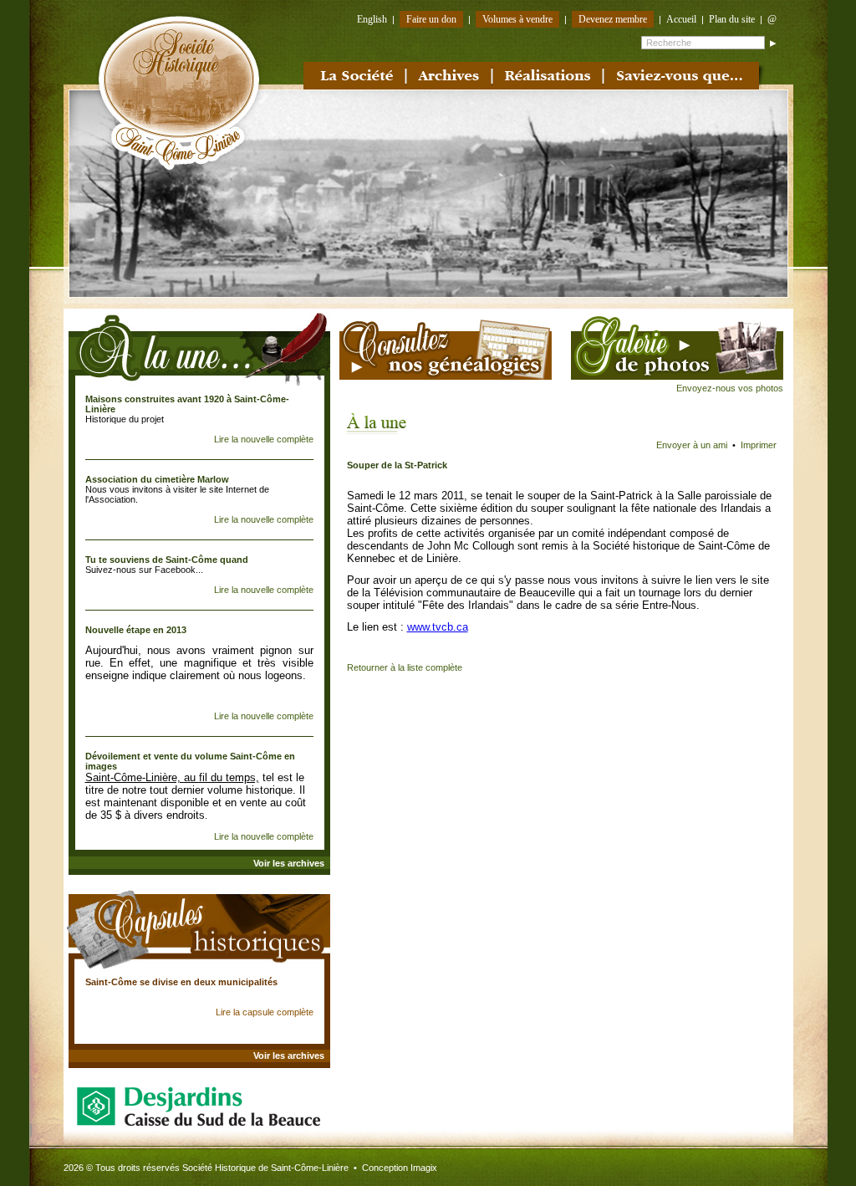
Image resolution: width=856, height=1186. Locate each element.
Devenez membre (612, 19)
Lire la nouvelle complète (263, 439)
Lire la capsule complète (264, 1012)
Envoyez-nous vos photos (729, 388)
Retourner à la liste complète (404, 667)
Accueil (681, 19)
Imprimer (759, 445)
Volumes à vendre (517, 19)
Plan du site (732, 19)
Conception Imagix (399, 1168)
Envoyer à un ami (691, 445)
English (372, 19)
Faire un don (431, 19)
